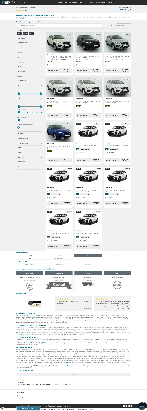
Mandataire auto (19, 9)
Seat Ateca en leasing (30, 315)
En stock (80, 2)
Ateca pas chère (20, 395)
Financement (72, 409)
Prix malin (60, 2)
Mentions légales (42, 409)
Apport (21, 117)
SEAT (19, 33)
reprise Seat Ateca (69, 362)
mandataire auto (103, 315)
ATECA (30, 33)
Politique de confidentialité (57, 409)
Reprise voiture (93, 2)
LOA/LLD (86, 2)
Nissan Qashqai (67, 366)
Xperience (22, 334)
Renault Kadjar (53, 366)
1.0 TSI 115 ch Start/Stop (116, 341)
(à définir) (23, 109)
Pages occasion (82, 409)
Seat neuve (28, 9)
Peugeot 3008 (33, 366)
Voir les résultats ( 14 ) (28, 408)
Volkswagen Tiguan (43, 366)
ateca (24, 33)
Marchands (109, 2)
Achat (65, 2)
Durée (21, 109)
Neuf (70, 2)
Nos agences (101, 2)
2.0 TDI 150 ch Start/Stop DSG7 (37, 343)
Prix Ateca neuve (20, 397)
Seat (24, 9)
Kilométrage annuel (25, 124)
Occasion (74, 2)
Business (128, 333)
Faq (91, 409)
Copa (17, 334)
